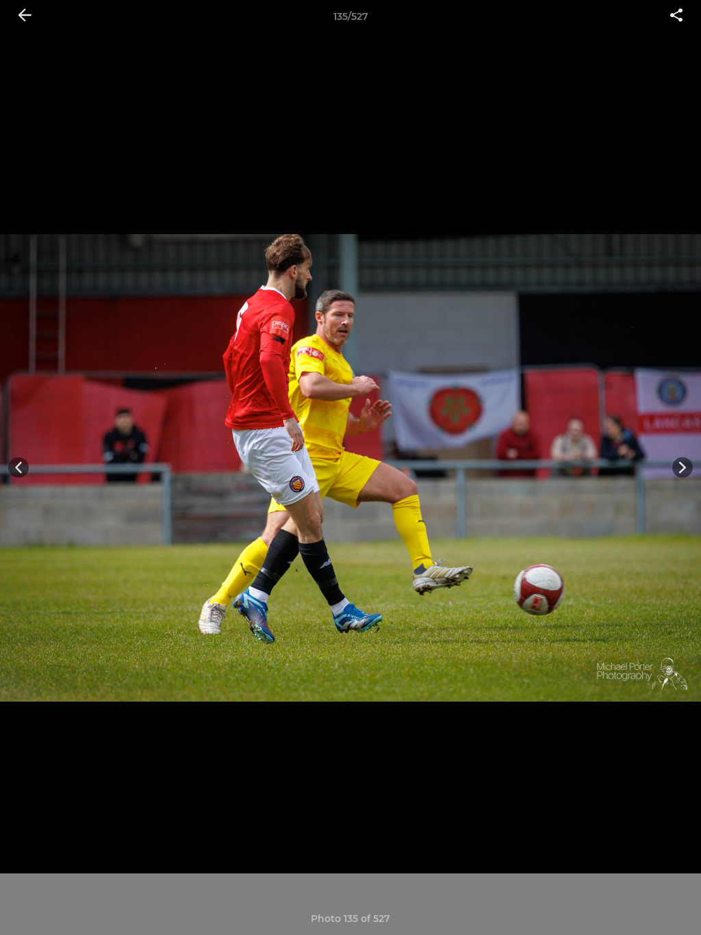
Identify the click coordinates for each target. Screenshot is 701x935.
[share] (676, 16)
